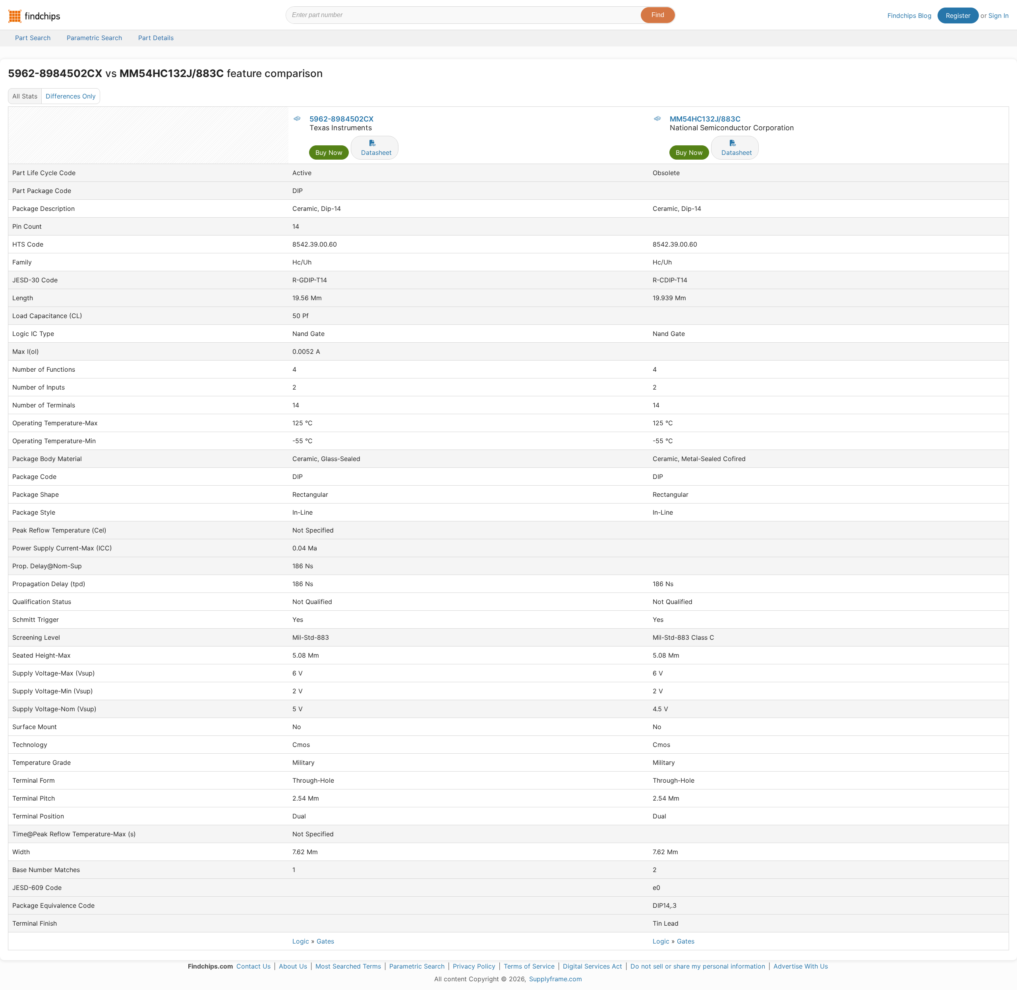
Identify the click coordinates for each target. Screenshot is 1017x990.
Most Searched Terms (348, 966)
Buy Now (328, 152)
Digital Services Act (592, 966)
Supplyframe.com (555, 979)
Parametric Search (417, 966)
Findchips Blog (909, 15)
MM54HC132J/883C (705, 119)
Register (958, 15)
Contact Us (253, 966)
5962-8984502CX (341, 119)
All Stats (24, 96)
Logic (300, 941)
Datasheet (376, 152)
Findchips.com (34, 16)
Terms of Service (529, 966)
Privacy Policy (474, 966)
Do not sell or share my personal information (697, 966)
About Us (293, 966)
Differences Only (71, 96)
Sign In (998, 15)
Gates (325, 941)
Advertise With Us (800, 966)
